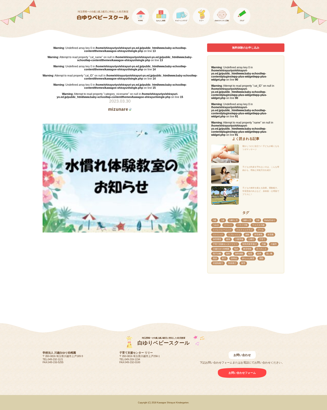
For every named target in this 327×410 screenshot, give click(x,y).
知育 (250, 253)
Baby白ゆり (269, 220)
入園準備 (239, 239)
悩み (236, 249)
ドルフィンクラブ (181, 20)
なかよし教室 (160, 20)
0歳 (214, 220)
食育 (243, 263)
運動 (261, 258)
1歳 (222, 220)
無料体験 (239, 253)
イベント (228, 225)
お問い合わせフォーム (242, 372)
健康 (228, 239)
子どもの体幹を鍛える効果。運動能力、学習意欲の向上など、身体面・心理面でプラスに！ (260, 191)
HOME (140, 20)
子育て (262, 239)
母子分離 (217, 253)
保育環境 (217, 239)
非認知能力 (218, 263)
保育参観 (258, 234)
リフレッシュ (234, 234)
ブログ (242, 20)
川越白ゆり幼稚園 (221, 249)
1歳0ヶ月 (233, 220)
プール (261, 230)
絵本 (259, 253)
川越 (264, 244)
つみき (216, 225)
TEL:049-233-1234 (129, 359)
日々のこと (261, 249)
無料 (228, 253)
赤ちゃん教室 (248, 258)
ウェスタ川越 (258, 225)
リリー (201, 20)
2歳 (257, 220)
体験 (247, 234)
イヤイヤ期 (242, 225)
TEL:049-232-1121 (53, 359)
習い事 (269, 253)
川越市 (274, 244)
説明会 (234, 258)
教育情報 (247, 249)
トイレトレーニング (222, 230)
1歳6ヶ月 (247, 220)
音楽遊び (232, 263)
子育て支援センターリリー (225, 244)
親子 (224, 258)
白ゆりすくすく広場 (222, 20)
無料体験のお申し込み (245, 47)
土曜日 (251, 239)
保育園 (270, 234)
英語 (215, 258)
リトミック (218, 234)
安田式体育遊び (249, 244)
